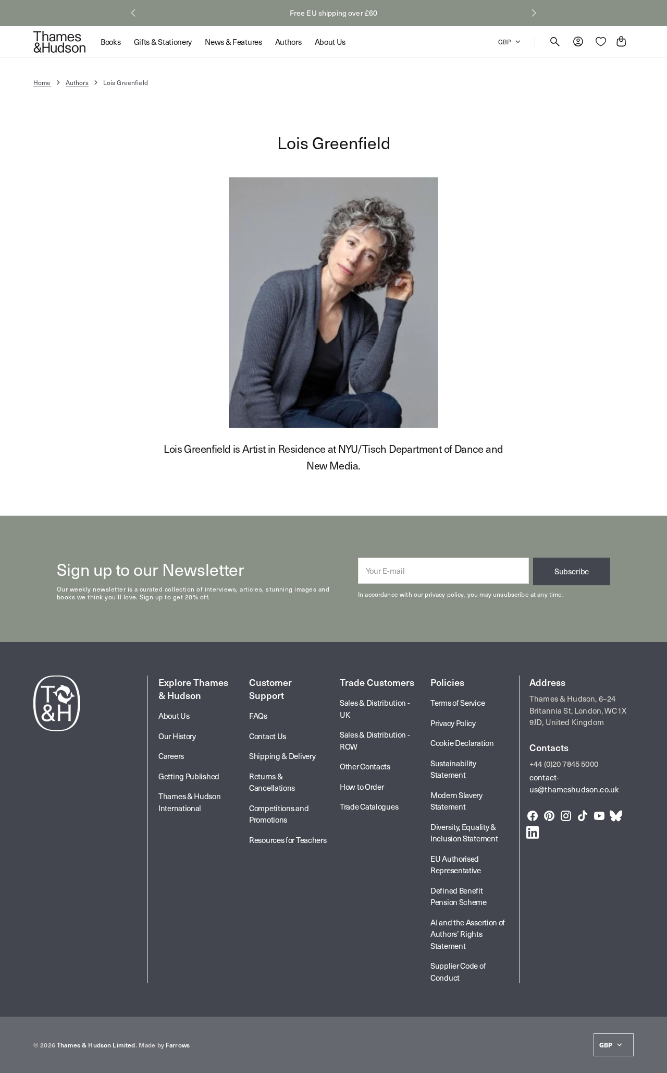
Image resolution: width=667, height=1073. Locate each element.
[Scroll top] (654, 1060)
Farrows (178, 1045)
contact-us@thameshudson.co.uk (574, 783)
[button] (133, 13)
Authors (77, 82)
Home (42, 82)
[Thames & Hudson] (59, 41)
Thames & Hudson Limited (96, 1045)
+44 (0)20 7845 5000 (563, 763)
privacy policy (444, 594)
